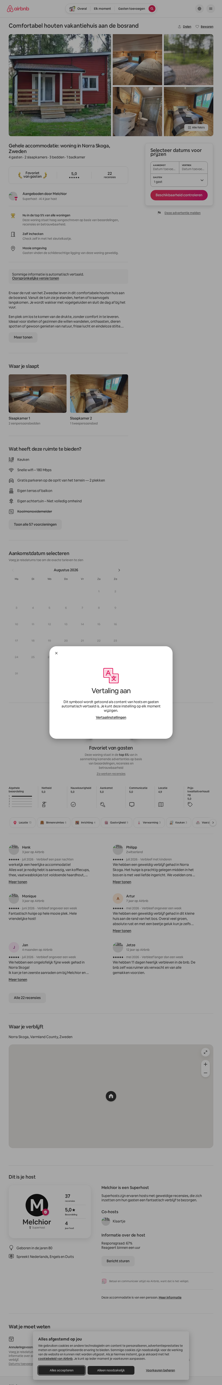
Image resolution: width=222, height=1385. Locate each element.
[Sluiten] (56, 653)
